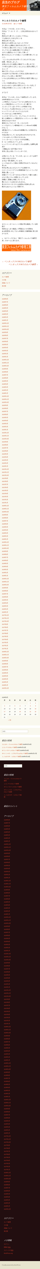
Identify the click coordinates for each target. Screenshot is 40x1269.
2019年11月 (5, 545)
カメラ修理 (18, 24)
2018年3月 (5, 606)
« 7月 (9, 720)
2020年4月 (5, 530)
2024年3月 (5, 387)
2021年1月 (5, 502)
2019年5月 (5, 563)
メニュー (5, 13)
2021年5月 (5, 490)
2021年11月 (5, 472)
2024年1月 (5, 393)
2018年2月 (5, 609)
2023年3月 (5, 423)
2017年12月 (5, 615)
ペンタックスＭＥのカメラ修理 (23, 264)
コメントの (8, 1250)
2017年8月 (5, 627)
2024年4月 (5, 384)
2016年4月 (5, 676)
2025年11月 (5, 326)
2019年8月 (5, 554)
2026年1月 (5, 320)
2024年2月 (5, 390)
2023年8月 (5, 408)
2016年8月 (5, 664)
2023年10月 (5, 402)
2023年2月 (5, 426)
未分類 (4, 286)
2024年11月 (5, 363)
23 (35, 711)
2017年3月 (5, 642)
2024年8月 (5, 372)
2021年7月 (5, 484)
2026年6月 (5, 305)
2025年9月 (5, 332)
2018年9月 (5, 588)
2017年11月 (5, 618)
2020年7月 (5, 521)
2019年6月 (5, 560)
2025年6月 (5, 341)
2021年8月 (5, 481)
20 (20, 711)
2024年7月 (5, 375)
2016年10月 (5, 658)
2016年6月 (5, 670)
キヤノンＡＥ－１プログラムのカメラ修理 (15, 753)
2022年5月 (5, 454)
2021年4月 (5, 493)
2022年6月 (5, 451)
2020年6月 (5, 524)
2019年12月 (5, 542)
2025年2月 (5, 353)
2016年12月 (5, 651)
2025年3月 (5, 350)
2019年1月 (5, 575)
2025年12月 (5, 323)
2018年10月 (5, 585)
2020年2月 (5, 536)
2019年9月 (5, 551)
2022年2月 (5, 463)
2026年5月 (5, 308)
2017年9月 (5, 624)
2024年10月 (5, 366)
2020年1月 (5, 539)
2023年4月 (5, 420)
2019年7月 (5, 557)
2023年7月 (5, 411)
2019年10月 (5, 548)
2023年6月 (5, 414)
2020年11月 (5, 509)
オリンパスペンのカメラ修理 (11, 750)
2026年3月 (5, 314)
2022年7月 (5, 448)
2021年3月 (5, 496)
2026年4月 (5, 311)
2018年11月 (5, 582)
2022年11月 (5, 436)
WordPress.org (8, 1253)
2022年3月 (5, 460)
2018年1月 (5, 612)
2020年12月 (5, 506)
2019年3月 (5, 569)
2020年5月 (5, 527)
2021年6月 (5, 487)
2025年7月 (5, 338)
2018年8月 (5, 591)
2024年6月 (5, 378)
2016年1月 (5, 685)
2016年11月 (5, 655)
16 (35, 709)
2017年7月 (5, 630)
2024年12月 (5, 360)
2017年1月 (5, 648)
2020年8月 (5, 518)
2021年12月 (5, 469)
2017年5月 (5, 636)
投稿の (7, 1247)
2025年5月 (5, 344)
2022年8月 (5, 445)
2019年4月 (5, 566)
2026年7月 (5, 302)
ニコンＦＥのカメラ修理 (9, 747)
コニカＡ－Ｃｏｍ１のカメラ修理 (12, 744)
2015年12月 (5, 688)
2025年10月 (5, 329)
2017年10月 (5, 621)
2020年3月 (5, 533)
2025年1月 (5, 357)
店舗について (6, 283)
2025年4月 (5, 347)
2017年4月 (5, 639)
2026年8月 (5, 299)
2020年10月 (5, 512)
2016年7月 (5, 667)
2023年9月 (5, 405)
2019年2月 (5, 572)
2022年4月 (5, 457)
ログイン (6, 1244)
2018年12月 (5, 579)
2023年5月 (5, 417)
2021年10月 (5, 475)
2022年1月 (5, 466)
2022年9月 (5, 442)
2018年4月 (5, 603)
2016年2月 (5, 682)
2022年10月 (5, 439)
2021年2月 (5, 499)
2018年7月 (5, 594)
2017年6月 (5, 633)
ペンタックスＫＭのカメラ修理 (16, 261)
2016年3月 (5, 679)
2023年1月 (5, 430)
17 (4, 711)
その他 (4, 280)
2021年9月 (5, 478)
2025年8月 (5, 335)
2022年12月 (5, 433)
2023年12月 (5, 396)
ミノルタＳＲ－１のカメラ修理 (11, 756)
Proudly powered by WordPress (11, 1265)
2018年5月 (5, 600)
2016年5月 (5, 673)
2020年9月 (5, 515)
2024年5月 (5, 381)
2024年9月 (5, 369)
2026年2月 (5, 317)
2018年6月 (5, 597)
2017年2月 (5, 645)
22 (30, 711)
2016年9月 (5, 661)
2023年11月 (5, 399)
